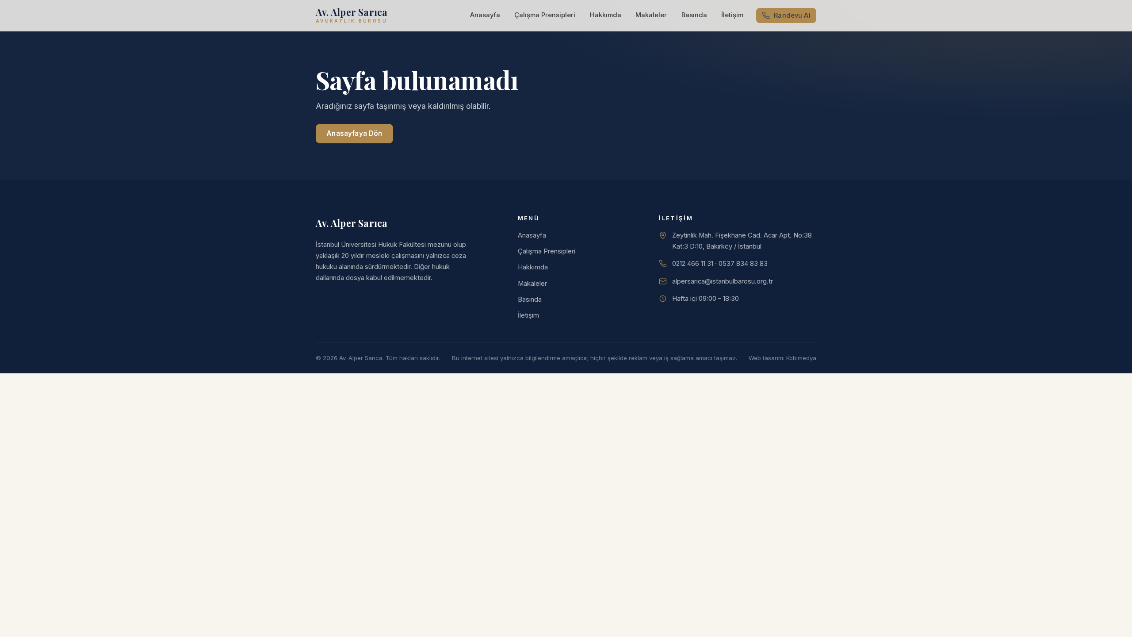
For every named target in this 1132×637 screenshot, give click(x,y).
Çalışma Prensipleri (544, 15)
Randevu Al (792, 15)
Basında (694, 15)
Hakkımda (605, 15)
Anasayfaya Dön (354, 133)
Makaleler (651, 15)
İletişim (732, 15)
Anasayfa (485, 15)
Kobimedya (801, 357)
